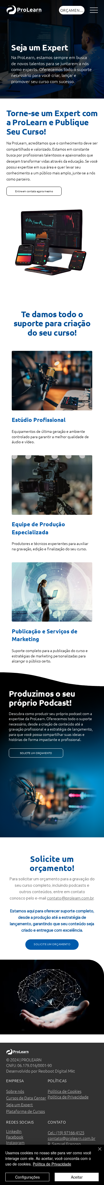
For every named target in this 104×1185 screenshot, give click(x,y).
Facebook (14, 1137)
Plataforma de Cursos (25, 1111)
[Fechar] (96, 1152)
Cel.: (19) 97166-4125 (66, 1132)
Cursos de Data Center (26, 1098)
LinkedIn (14, 1131)
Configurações (27, 1177)
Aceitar (77, 1177)
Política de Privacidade (68, 1097)
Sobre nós (15, 1091)
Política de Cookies (64, 1091)
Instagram (15, 1142)
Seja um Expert (19, 1104)
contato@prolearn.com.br (70, 898)
